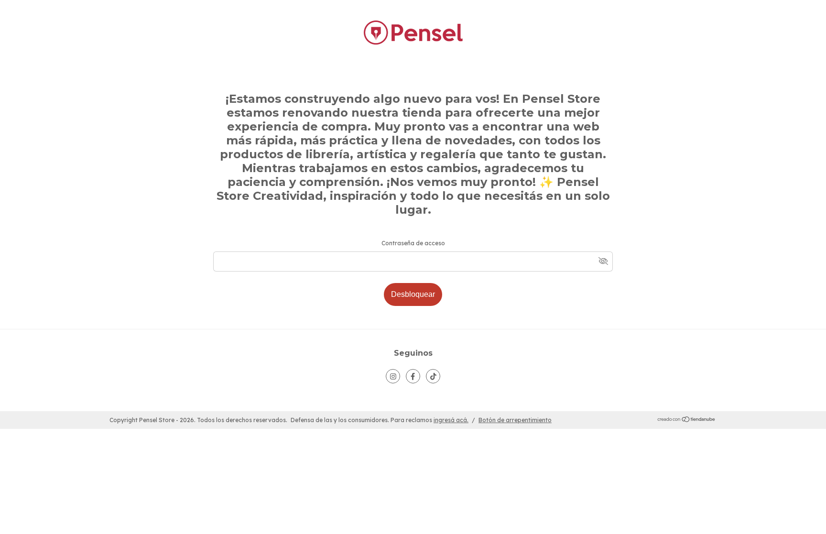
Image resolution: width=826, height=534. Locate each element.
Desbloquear (413, 294)
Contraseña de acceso (413, 243)
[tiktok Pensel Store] (433, 376)
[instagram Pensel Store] (393, 376)
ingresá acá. (451, 420)
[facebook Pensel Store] (413, 376)
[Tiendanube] (687, 420)
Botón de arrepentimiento (515, 420)
